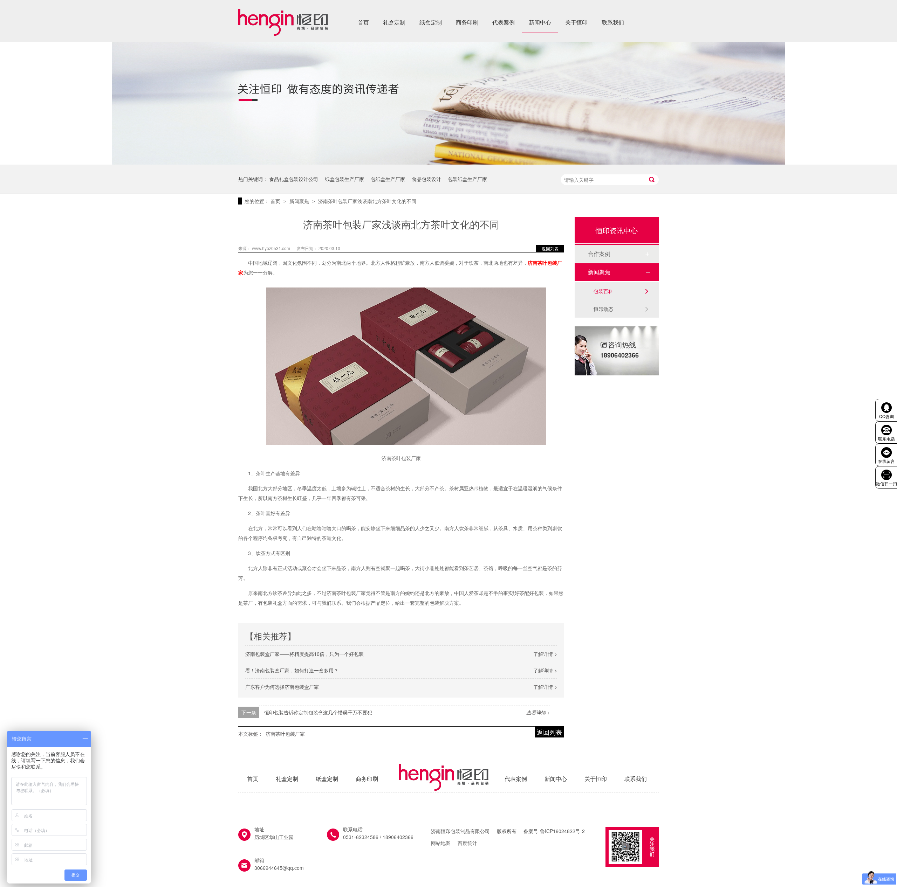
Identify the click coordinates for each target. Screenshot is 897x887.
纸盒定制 (430, 22)
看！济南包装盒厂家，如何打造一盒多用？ (291, 670)
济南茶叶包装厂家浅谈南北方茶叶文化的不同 (367, 201)
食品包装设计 (426, 178)
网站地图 (441, 842)
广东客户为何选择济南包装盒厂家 (282, 686)
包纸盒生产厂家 (388, 178)
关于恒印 (576, 22)
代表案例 (503, 22)
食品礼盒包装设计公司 (293, 178)
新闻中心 (540, 22)
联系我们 (613, 22)
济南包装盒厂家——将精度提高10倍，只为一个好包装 (304, 653)
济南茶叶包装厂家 (285, 733)
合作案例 (599, 254)
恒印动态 (603, 308)
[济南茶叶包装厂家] (283, 33)
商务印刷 (467, 22)
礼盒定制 (394, 22)
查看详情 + (538, 712)
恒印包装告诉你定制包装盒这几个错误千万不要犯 (318, 712)
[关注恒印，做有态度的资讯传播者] (448, 162)
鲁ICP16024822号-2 (562, 830)
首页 (363, 22)
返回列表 (550, 248)
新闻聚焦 (299, 201)
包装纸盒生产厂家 (467, 178)
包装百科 (603, 290)
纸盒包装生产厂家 (344, 178)
